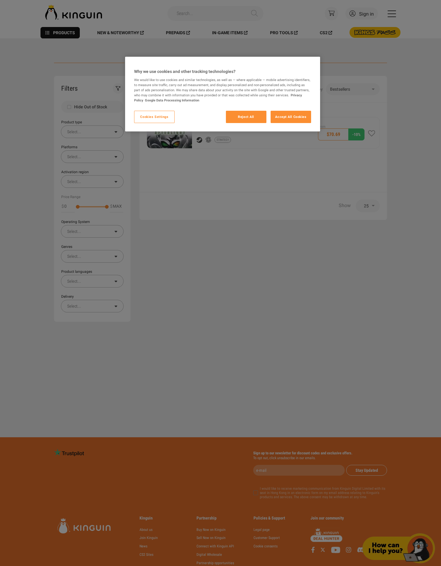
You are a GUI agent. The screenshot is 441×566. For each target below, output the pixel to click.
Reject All (246, 117)
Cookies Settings (154, 117)
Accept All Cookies (290, 117)
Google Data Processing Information (172, 100)
